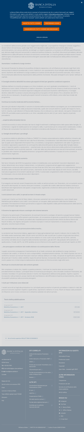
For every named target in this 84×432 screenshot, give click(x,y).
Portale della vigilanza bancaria (38, 402)
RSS (62, 416)
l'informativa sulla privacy (56, 14)
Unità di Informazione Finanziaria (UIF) (38, 355)
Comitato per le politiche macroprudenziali (36, 406)
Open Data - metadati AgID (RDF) (68, 369)
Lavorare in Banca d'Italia (9, 391)
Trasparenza (62, 380)
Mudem (31, 377)
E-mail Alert (64, 419)
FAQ (3, 400)
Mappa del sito (6, 381)
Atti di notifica (63, 392)
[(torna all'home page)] (12, 352)
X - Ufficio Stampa (66, 410)
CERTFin (31, 393)
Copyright (62, 366)
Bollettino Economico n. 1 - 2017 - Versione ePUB (19, 317)
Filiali (3, 387)
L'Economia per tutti (35, 369)
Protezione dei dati (64, 383)
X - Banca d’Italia (65, 407)
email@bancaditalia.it (12, 371)
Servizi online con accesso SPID (11, 384)
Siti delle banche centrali (36, 399)
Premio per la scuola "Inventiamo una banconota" (40, 365)
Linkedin (63, 413)
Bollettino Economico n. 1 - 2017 (14, 307)
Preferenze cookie (64, 359)
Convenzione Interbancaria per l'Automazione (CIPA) (38, 386)
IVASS (31, 361)
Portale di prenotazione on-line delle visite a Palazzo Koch (40, 373)
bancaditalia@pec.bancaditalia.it (13, 368)
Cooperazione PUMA (35, 396)
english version (42, 38)
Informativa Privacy (64, 356)
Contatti (4, 374)
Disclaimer (62, 363)
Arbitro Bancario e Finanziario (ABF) (39, 359)
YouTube (63, 404)
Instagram (64, 401)
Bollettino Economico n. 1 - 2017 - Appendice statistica (20, 312)
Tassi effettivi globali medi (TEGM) (11, 394)
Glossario (4, 397)
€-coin (31, 390)
